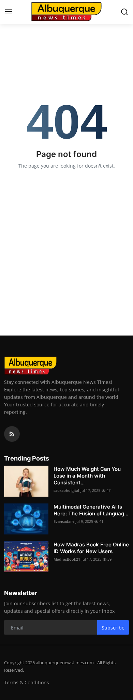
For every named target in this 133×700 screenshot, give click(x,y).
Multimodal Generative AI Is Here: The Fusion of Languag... (91, 510)
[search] (124, 11)
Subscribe (113, 627)
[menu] (8, 11)
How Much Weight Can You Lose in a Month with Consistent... (87, 476)
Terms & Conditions (26, 682)
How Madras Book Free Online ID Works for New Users (91, 548)
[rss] (12, 434)
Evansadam (64, 521)
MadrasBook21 (67, 559)
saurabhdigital (66, 490)
